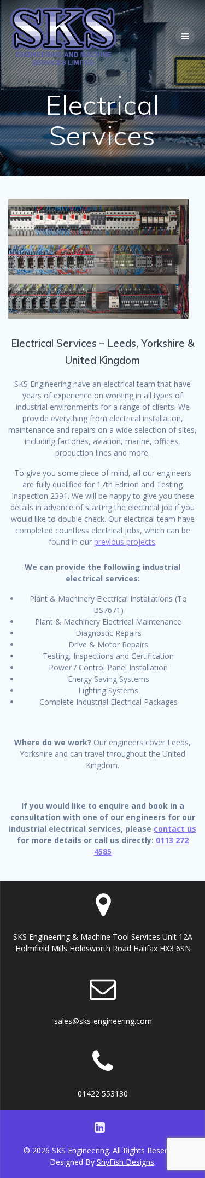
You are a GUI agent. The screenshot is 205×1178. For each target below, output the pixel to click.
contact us (175, 828)
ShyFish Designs (125, 1162)
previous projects (124, 542)
